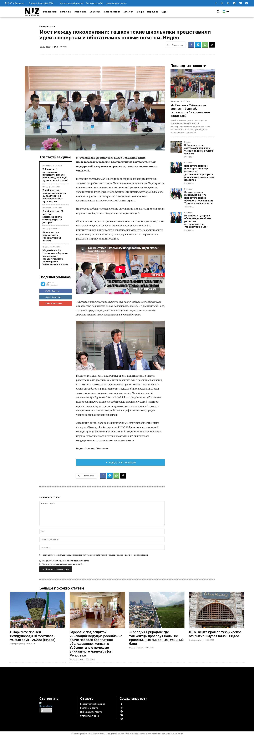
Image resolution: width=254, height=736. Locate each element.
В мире (187, 142)
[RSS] (228, 3)
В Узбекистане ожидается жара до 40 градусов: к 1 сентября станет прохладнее (54, 196)
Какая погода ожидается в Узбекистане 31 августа (51, 236)
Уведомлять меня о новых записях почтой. (62, 564)
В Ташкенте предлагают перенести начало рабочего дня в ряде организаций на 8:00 (55, 175)
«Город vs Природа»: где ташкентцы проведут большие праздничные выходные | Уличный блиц (156, 638)
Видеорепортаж (47, 26)
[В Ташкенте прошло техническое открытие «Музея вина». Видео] (216, 610)
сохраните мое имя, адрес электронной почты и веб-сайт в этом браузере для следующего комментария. (95, 554)
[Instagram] (222, 3)
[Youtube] (246, 3)
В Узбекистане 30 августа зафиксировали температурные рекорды (52, 216)
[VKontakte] (240, 3)
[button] (218, 11)
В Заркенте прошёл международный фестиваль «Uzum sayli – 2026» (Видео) (32, 636)
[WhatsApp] (205, 45)
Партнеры (188, 212)
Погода (45, 187)
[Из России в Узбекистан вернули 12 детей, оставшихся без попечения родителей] (193, 83)
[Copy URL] (212, 45)
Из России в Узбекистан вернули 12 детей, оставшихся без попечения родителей (190, 110)
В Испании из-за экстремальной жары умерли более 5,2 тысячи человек (199, 149)
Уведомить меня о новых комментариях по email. (65, 561)
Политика (46, 247)
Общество (46, 166)
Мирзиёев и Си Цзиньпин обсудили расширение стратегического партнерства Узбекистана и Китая (55, 257)
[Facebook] (216, 3)
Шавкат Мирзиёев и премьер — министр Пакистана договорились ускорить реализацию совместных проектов (199, 172)
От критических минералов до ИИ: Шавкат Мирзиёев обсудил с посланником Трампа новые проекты (198, 198)
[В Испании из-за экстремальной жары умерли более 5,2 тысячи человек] (176, 147)
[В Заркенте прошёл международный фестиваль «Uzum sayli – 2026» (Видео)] (37, 610)
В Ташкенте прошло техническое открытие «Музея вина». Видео (215, 634)
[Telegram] (234, 3)
